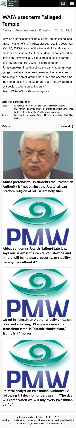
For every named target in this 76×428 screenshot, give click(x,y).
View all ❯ (67, 126)
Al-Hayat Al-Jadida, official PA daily (26, 30)
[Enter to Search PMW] (63, 3)
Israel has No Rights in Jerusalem (44, 112)
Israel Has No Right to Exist (27, 106)
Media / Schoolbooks (24, 115)
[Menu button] (72, 3)
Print (39, 115)
